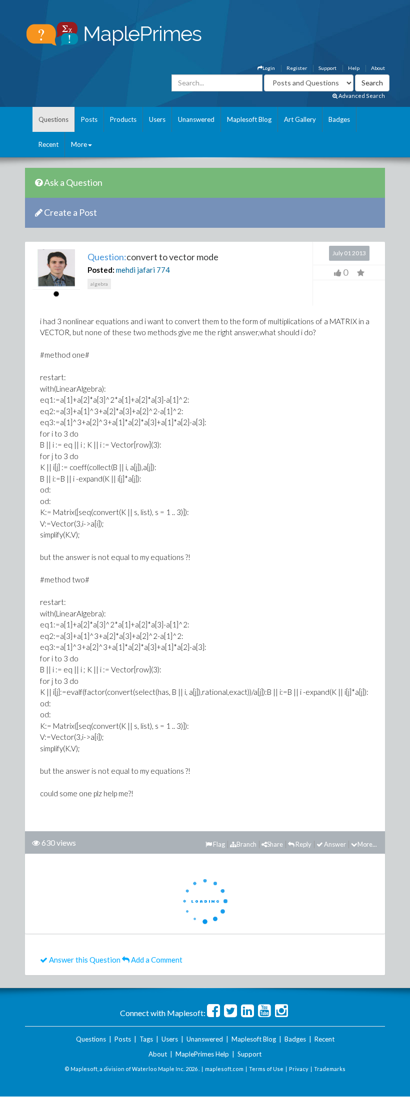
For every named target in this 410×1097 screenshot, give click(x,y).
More (79, 144)
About (378, 68)
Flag (218, 844)
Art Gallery (300, 119)
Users (157, 119)
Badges (339, 119)
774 (163, 269)
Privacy (298, 1069)
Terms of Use (266, 1069)
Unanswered (196, 119)
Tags (146, 1039)
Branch (246, 844)
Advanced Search (361, 95)
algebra (99, 284)
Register (296, 68)
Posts (89, 119)
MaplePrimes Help (202, 1054)
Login (268, 68)
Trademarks (330, 1069)
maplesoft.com (224, 1069)
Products (123, 119)
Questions (53, 119)
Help (354, 68)
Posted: (101, 269)
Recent (48, 144)
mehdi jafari (135, 269)
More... (367, 844)
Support (327, 68)
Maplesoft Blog (249, 119)
